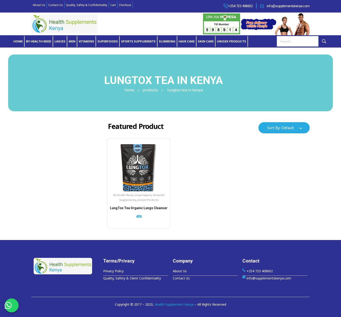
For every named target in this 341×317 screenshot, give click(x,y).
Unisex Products (147, 200)
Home (129, 90)
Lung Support (142, 195)
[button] (12, 305)
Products (150, 90)
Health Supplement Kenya (174, 304)
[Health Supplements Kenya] (66, 266)
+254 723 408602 (240, 6)
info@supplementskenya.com (288, 6)
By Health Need (123, 195)
